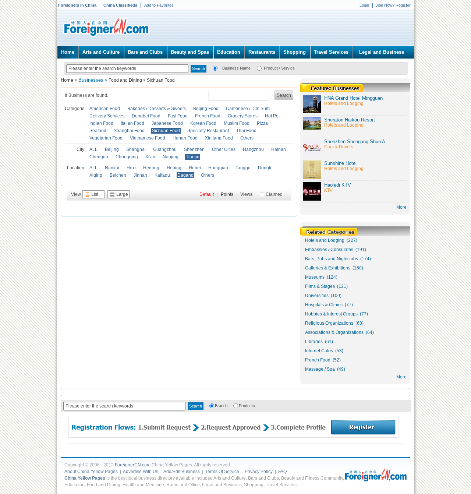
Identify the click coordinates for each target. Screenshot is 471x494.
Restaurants (261, 52)
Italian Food (132, 123)
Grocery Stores (243, 116)
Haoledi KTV (337, 185)
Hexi (131, 167)
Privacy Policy (259, 471)
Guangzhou (165, 149)
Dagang (185, 175)
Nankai (112, 167)
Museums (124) (321, 277)
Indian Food (101, 123)
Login (364, 5)
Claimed (274, 194)
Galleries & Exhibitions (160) (334, 268)
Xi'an (150, 156)
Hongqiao (218, 167)
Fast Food (178, 116)
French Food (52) (323, 360)
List (94, 194)
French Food (207, 116)
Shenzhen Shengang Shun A (354, 141)
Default (206, 194)
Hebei (195, 167)
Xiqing (95, 175)
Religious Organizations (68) (334, 323)
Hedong (151, 167)
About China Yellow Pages (91, 471)
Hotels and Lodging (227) (331, 240)
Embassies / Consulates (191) (335, 249)
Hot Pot (272, 116)
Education (228, 52)
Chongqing (127, 156)
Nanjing (170, 156)
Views (246, 194)
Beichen (118, 175)
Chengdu (98, 156)
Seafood (97, 130)
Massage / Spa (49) (325, 369)
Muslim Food (236, 123)
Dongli (264, 167)
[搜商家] (215, 68)
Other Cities (224, 149)
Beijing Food (206, 108)
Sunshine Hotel (340, 163)
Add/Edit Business (181, 471)
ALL (93, 149)
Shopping (294, 52)
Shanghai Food (129, 130)
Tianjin (192, 156)
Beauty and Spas (190, 52)
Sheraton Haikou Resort (349, 120)
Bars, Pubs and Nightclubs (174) (338, 258)
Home (67, 52)
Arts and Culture (101, 52)
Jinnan (140, 175)
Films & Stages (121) (326, 286)
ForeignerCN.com (132, 464)
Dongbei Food (146, 116)
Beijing (112, 149)
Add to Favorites (159, 5)
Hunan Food (185, 138)
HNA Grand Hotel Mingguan (353, 98)
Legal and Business (381, 52)
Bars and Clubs (145, 52)
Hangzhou (253, 149)
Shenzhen (194, 149)
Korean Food (203, 123)
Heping (174, 167)
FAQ (282, 471)
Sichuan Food (161, 80)
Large (122, 194)
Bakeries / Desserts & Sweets (156, 108)
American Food (104, 108)
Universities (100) (323, 295)
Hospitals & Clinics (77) (329, 304)
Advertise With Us (140, 471)
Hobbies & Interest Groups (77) (336, 314)
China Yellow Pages (84, 478)
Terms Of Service (222, 471)
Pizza (262, 123)
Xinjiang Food (219, 138)
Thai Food (246, 130)
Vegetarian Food (106, 138)
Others (247, 138)
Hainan (278, 149)
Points (227, 194)
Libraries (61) (319, 341)
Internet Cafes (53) (324, 350)
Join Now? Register (393, 5)
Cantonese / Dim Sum (248, 108)
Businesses (91, 80)
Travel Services (331, 52)
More (401, 377)
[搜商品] (259, 68)
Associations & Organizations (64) (339, 332)
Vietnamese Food (147, 138)
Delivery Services (106, 116)
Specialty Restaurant (208, 130)
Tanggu (243, 167)
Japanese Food (167, 123)
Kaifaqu (162, 175)
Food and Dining (125, 80)
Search (284, 95)
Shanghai (136, 149)
